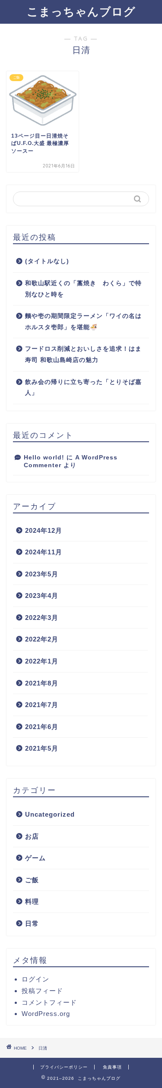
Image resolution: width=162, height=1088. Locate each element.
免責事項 (112, 1067)
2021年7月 (41, 704)
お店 (32, 836)
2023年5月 (41, 574)
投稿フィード (42, 990)
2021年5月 (41, 748)
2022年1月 (41, 661)
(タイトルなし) (47, 261)
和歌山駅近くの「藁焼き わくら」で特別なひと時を (83, 289)
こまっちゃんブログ (81, 11)
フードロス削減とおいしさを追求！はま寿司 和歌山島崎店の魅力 (83, 354)
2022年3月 (41, 617)
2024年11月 (43, 552)
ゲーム (35, 858)
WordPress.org (46, 1013)
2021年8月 (41, 683)
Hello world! (44, 457)
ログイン (35, 979)
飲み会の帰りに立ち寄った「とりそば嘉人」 (83, 387)
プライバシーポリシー (64, 1067)
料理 (32, 901)
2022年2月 (41, 639)
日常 (32, 923)
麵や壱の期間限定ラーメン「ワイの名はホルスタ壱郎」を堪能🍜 (83, 321)
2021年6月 (41, 726)
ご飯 (32, 880)
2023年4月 (41, 595)
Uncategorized (50, 814)
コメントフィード (49, 1002)
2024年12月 (43, 530)
